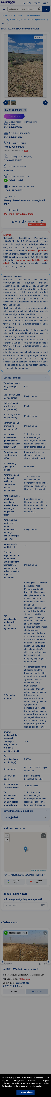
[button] (25, 1092)
